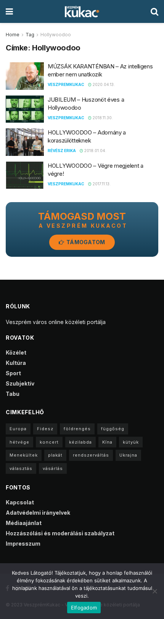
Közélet (16, 352)
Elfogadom (84, 607)
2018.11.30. (102, 117)
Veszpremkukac (66, 84)
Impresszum (23, 543)
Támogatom (85, 242)
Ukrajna (128, 455)
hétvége (19, 442)
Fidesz (45, 428)
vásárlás (53, 468)
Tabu (12, 394)
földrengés (77, 428)
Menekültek (24, 455)
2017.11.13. (101, 183)
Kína (107, 442)
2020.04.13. (103, 84)
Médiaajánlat (24, 523)
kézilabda (80, 442)
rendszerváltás (91, 455)
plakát (55, 455)
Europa (18, 428)
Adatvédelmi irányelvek (38, 512)
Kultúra (16, 363)
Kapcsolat (20, 502)
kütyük (131, 442)
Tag (30, 34)
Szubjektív (20, 383)
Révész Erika (62, 150)
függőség (112, 428)
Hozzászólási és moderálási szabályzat (60, 533)
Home (12, 34)
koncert (49, 442)
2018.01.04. (94, 150)
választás (21, 468)
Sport (13, 373)
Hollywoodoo (55, 34)
